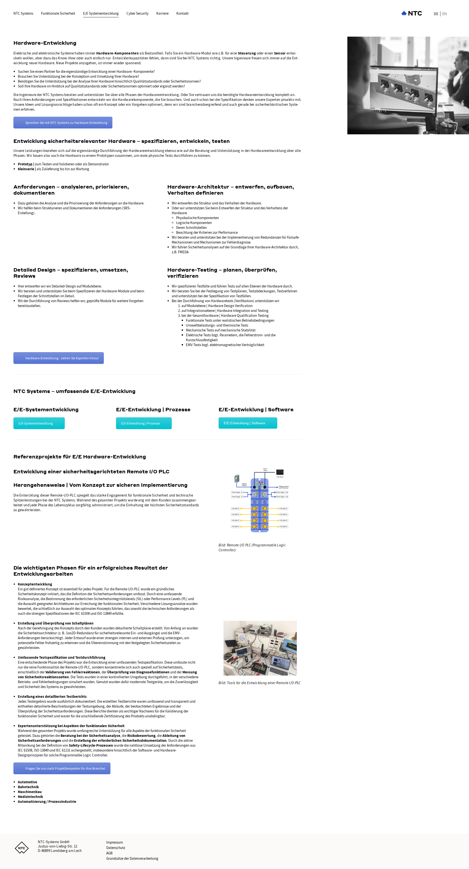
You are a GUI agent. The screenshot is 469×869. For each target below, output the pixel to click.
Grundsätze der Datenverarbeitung (132, 858)
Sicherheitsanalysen (203, 247)
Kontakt (182, 13)
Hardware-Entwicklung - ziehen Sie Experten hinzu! (62, 358)
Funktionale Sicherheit (58, 13)
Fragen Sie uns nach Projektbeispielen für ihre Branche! (65, 768)
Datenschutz (115, 847)
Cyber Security (138, 13)
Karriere (162, 13)
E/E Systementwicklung (101, 13)
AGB (109, 853)
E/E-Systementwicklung (36, 423)
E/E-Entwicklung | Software (244, 423)
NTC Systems (23, 13)
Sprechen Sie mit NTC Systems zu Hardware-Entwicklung (66, 122)
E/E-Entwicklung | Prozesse (140, 423)
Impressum (114, 842)
